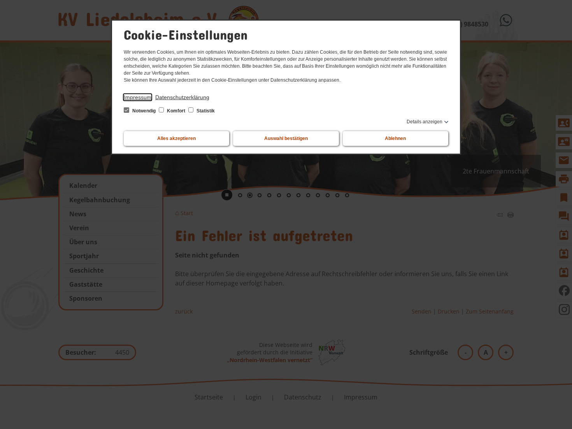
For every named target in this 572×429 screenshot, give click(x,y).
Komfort (176, 111)
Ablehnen (395, 138)
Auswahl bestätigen (286, 138)
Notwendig (144, 111)
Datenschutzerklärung (182, 97)
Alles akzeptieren (176, 138)
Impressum (137, 97)
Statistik (205, 111)
